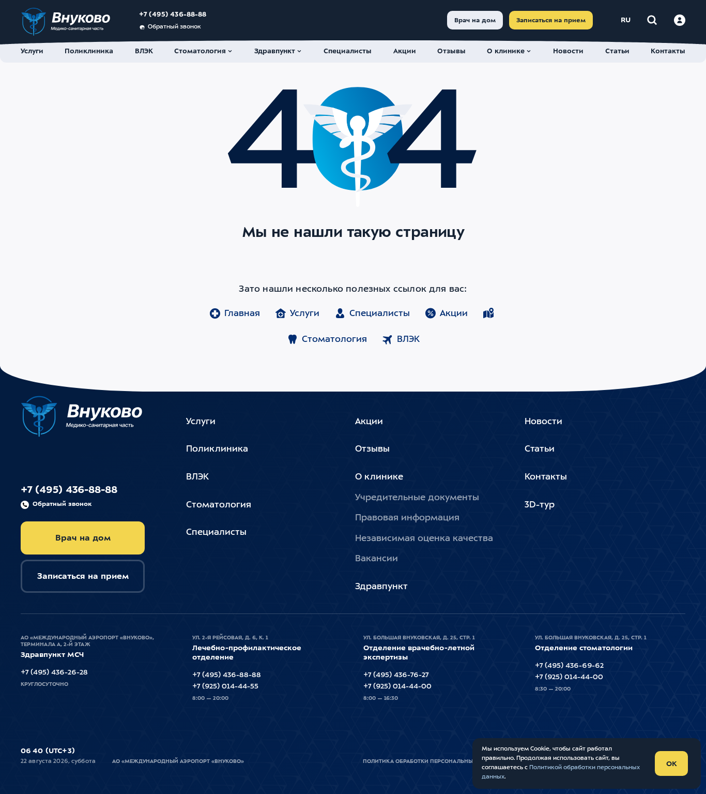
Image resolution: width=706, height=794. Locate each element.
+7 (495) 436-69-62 (569, 665)
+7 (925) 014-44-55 (225, 686)
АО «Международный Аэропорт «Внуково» (178, 761)
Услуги (304, 313)
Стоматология (334, 339)
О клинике (379, 477)
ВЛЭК (408, 339)
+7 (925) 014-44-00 (397, 686)
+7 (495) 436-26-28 (54, 672)
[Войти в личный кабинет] (679, 20)
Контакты (546, 477)
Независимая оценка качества (424, 538)
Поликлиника (217, 449)
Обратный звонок (174, 27)
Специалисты (379, 313)
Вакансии (376, 559)
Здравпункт (381, 586)
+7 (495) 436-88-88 (173, 14)
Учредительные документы (417, 497)
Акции (454, 313)
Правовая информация (407, 518)
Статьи (540, 449)
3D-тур (540, 505)
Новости (543, 421)
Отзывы (372, 449)
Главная (242, 313)
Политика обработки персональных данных (432, 761)
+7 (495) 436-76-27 (395, 675)
